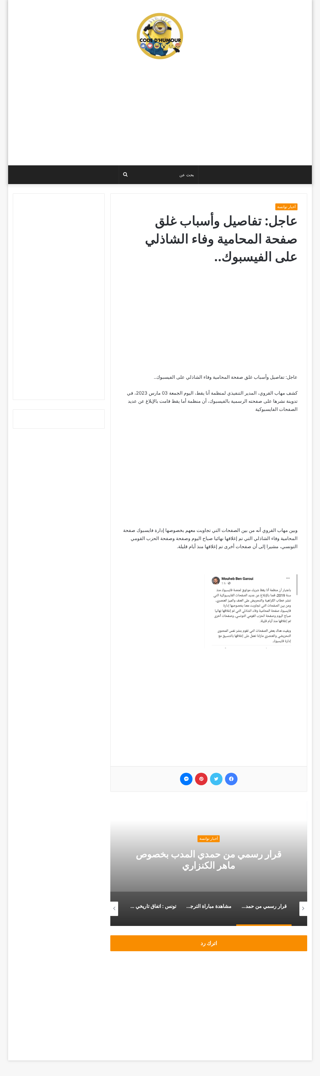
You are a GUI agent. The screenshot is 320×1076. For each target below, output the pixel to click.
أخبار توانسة (286, 206)
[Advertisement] (159, 115)
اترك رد (209, 943)
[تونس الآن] (160, 35)
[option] (208, 863)
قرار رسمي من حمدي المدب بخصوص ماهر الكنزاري (209, 860)
